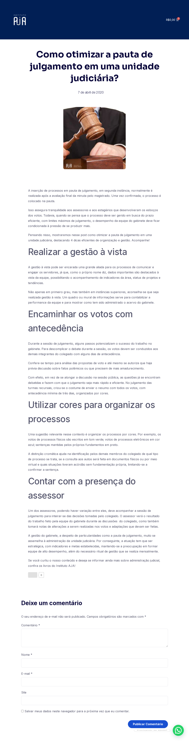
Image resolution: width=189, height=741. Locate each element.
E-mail (26, 673)
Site (23, 692)
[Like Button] (32, 575)
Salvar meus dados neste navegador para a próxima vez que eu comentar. (77, 711)
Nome (26, 654)
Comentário (30, 625)
